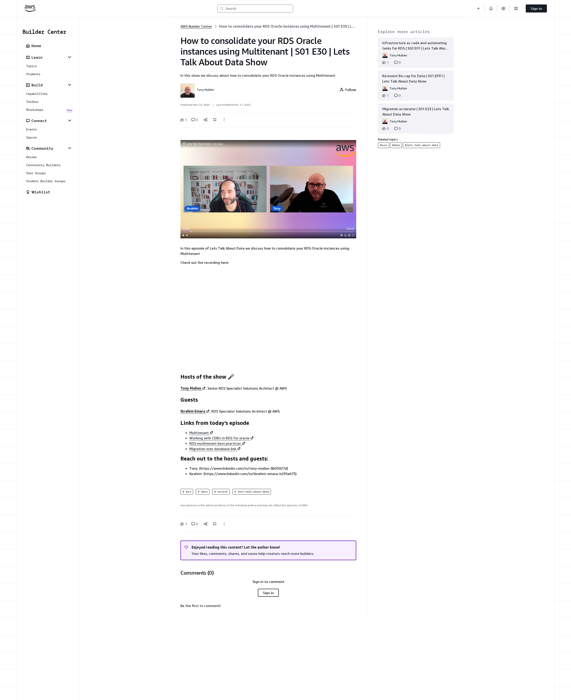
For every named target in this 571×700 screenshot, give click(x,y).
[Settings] (503, 8)
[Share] (205, 120)
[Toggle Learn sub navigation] (69, 57)
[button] (478, 8)
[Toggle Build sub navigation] (69, 84)
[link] (287, 26)
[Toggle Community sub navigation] (69, 148)
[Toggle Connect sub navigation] (69, 120)
